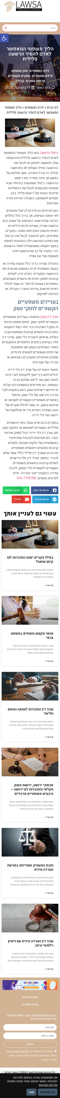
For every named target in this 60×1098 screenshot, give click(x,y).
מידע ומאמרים (42, 75)
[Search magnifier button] (5, 28)
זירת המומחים (39, 70)
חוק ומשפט (19, 70)
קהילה (19, 81)
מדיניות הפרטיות (19, 1051)
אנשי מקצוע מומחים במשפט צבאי (32, 635)
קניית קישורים (30, 1004)
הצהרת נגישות (30, 997)
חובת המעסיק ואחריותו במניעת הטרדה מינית (30, 867)
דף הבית (52, 107)
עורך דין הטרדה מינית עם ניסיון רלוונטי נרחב (30, 943)
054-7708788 (26, 478)
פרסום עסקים (35, 81)
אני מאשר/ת (47, 1092)
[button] (4, 38)
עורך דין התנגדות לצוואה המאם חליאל (30, 711)
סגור (31, 1092)
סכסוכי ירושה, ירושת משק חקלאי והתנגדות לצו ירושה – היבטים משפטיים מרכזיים (32, 789)
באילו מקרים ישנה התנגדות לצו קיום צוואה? (30, 559)
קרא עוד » (49, 585)
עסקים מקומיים (19, 75)
